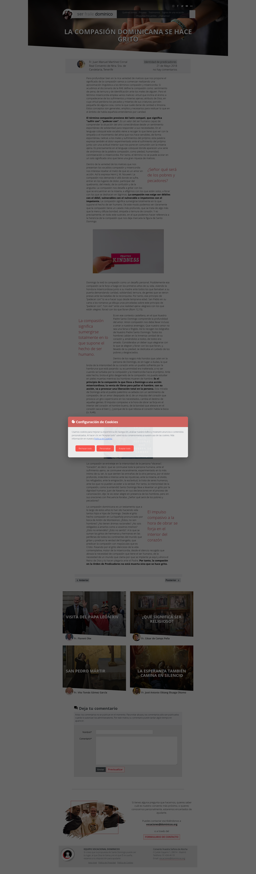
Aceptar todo (125, 448)
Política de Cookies (103, 438)
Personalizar (105, 448)
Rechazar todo (85, 448)
